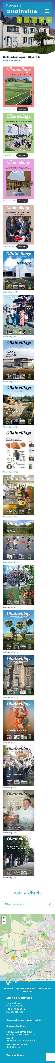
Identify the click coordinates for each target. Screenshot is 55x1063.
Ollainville (22, 9)
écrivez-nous (41, 20)
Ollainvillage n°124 (10, 292)
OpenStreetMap (40, 979)
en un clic (19, 20)
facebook (34, 20)
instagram (26, 20)
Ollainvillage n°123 (10, 337)
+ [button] (4, 917)
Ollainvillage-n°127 (9, 155)
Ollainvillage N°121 (10, 427)
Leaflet (30, 979)
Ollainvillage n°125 (9, 246)
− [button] (4, 921)
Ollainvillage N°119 (10, 517)
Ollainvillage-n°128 (9, 109)
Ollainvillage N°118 (10, 562)
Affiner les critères (14, 904)
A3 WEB (51, 979)
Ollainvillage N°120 (10, 472)
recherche (49, 20)
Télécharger (22, 109)
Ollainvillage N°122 (10, 382)
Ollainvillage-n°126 (9, 201)
